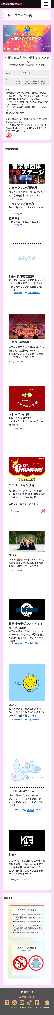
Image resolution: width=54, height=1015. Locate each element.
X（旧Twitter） (34, 292)
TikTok (26, 879)
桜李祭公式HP (27, 997)
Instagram (15, 879)
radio (46, 1002)
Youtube (30, 810)
